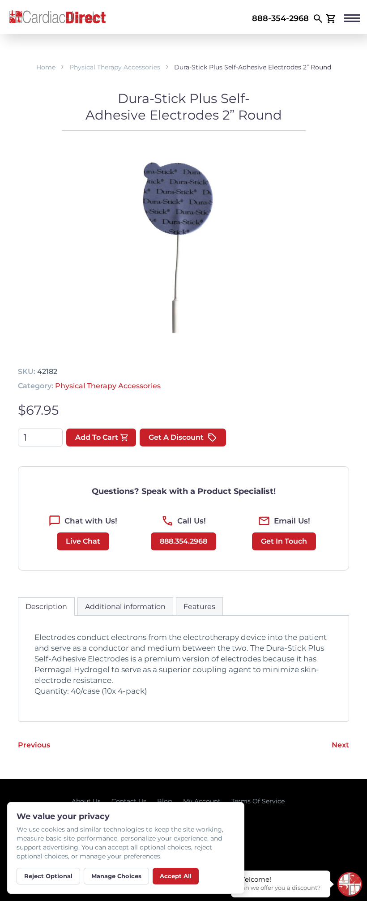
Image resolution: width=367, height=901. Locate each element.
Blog (164, 801)
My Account (202, 801)
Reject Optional (48, 876)
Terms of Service (258, 801)
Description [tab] (46, 606)
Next (340, 745)
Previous (34, 745)
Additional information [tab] (125, 606)
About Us (86, 801)
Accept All (176, 876)
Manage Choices (116, 876)
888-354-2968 (280, 18)
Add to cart (96, 437)
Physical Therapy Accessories (114, 67)
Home (45, 67)
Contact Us (128, 801)
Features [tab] (199, 606)
